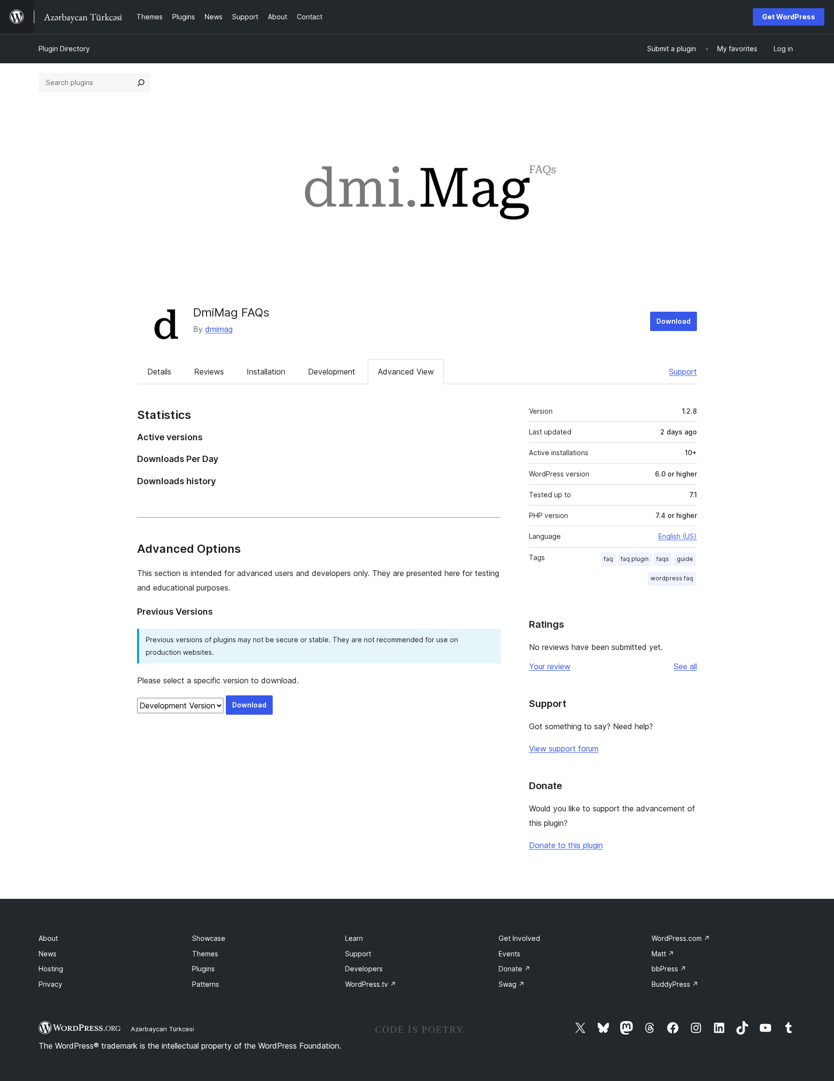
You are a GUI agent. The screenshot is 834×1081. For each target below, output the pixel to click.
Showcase (208, 938)
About (48, 938)
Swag (512, 984)
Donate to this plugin (566, 845)
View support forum (563, 748)
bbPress (669, 969)
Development (331, 371)
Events (509, 954)
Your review (549, 666)
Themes (205, 954)
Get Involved (519, 938)
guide (685, 558)
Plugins (203, 969)
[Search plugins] (141, 82)
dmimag (219, 329)
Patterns (205, 984)
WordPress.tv (370, 984)
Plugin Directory (64, 48)
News (47, 954)
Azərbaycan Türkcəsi (162, 1029)
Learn (354, 938)
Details (159, 371)
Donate (514, 969)
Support (683, 371)
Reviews (209, 371)
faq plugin (635, 558)
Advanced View (406, 371)
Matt (663, 954)
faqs (662, 558)
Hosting (51, 969)
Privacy (50, 984)
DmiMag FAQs (231, 312)
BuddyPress (675, 984)
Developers (364, 969)
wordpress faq (672, 578)
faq (608, 558)
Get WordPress (788, 17)
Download (673, 321)
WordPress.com (681, 938)
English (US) (677, 536)
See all (685, 666)
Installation (266, 371)
